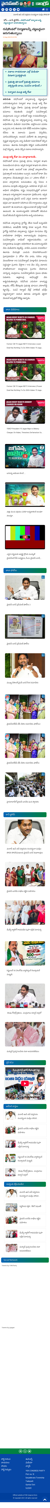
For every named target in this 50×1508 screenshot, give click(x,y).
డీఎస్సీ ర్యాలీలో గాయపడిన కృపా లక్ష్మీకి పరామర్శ (24, 930)
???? (43, 9)
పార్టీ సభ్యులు (6, 1470)
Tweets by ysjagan (8, 1327)
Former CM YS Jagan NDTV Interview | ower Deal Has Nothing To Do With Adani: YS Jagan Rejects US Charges (24, 348)
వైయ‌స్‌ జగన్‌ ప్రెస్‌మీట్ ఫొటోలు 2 (19, 605)
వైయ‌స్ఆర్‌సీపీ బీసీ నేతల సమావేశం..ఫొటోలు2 (23, 724)
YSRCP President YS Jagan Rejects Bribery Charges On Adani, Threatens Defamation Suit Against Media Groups (25, 432)
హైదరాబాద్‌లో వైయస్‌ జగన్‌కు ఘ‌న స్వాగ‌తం (23, 802)
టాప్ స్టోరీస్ (14, 20)
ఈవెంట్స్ (29, 1459)
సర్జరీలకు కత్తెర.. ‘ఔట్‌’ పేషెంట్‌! (30, 1206)
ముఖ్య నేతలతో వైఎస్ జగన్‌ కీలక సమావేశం (22, 683)
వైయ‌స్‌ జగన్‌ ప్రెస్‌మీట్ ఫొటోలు (18, 644)
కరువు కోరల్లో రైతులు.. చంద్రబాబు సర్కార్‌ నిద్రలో (24, 1013)
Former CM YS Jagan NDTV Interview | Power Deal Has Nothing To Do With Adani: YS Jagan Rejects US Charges (24, 390)
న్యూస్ (28, 1466)
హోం (5, 20)
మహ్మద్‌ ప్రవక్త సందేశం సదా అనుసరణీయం (23, 1051)
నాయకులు (5, 1463)
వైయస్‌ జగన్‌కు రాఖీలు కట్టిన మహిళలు (21, 891)
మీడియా (29, 1463)
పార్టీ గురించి (5, 1459)
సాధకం (4, 1466)
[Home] (25, 3)
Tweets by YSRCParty (9, 1265)
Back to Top (45, 1499)
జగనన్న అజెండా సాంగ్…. (16, 473)
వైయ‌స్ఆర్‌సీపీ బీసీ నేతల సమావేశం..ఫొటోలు (23, 763)
